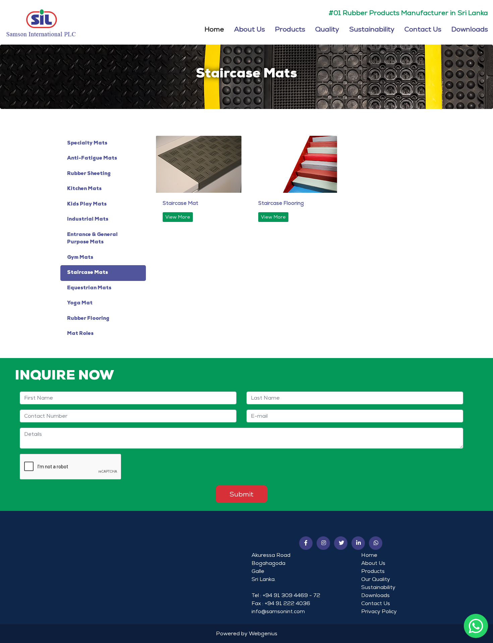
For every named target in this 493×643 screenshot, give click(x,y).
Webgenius (263, 633)
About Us (373, 563)
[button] (306, 543)
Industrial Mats (87, 219)
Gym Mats (80, 257)
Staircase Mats (87, 272)
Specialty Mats (87, 143)
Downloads (469, 29)
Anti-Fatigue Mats (92, 158)
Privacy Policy (379, 611)
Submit (241, 494)
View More (177, 217)
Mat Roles (80, 333)
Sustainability (371, 29)
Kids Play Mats (87, 204)
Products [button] (290, 29)
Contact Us (422, 29)
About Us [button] (249, 29)
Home (214, 28)
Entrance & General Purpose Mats (92, 238)
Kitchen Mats (84, 188)
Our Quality (375, 579)
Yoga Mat (80, 303)
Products (373, 571)
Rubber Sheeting (89, 173)
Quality (327, 29)
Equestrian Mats (89, 288)
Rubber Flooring (88, 318)
